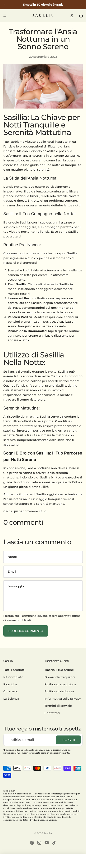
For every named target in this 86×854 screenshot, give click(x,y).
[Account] (71, 15)
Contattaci (52, 713)
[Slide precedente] (4, 4)
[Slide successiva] (81, 4)
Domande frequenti (59, 677)
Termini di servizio (58, 706)
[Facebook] (31, 842)
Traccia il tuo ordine (59, 670)
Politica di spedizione (60, 684)
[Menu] (5, 15)
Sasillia (48, 833)
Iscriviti (68, 740)
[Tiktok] (54, 842)
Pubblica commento (25, 631)
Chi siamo (10, 691)
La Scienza (11, 698)
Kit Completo (13, 677)
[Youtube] (46, 842)
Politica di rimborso (59, 691)
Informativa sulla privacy (62, 698)
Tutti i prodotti (14, 670)
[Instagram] (39, 842)
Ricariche (10, 684)
